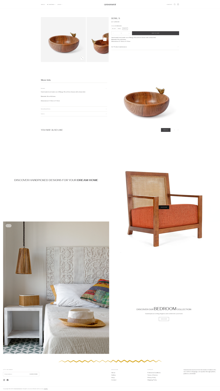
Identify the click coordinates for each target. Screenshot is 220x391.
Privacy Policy (151, 377)
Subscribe (34, 374)
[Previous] (175, 130)
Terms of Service (152, 375)
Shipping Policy (152, 380)
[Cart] (178, 4)
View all (165, 129)
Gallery (113, 375)
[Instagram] (4, 380)
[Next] (178, 130)
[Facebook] (8, 380)
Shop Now (164, 207)
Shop (59, 4)
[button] (175, 4)
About (43, 4)
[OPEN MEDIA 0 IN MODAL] (82, 58)
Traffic (46, 388)
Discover (164, 319)
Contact (113, 380)
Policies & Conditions (154, 372)
